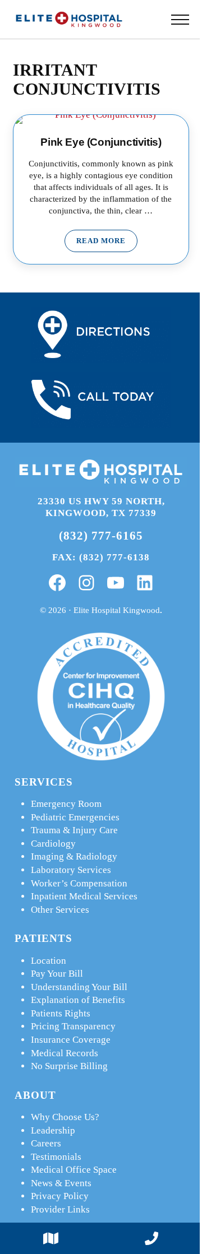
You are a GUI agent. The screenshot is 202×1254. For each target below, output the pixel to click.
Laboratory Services (71, 870)
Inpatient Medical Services (84, 896)
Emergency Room (66, 803)
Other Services (60, 909)
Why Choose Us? (65, 1117)
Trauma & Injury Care (74, 830)
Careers (46, 1143)
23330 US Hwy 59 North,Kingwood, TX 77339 (101, 507)
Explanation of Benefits (78, 1000)
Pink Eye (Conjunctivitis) (100, 142)
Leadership (53, 1130)
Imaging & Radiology (74, 856)
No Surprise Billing (69, 1066)
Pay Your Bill (57, 973)
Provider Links (60, 1209)
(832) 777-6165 (101, 535)
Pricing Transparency (73, 1026)
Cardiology (53, 843)
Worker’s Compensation (79, 883)
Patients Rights (60, 1013)
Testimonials (56, 1156)
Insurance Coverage (71, 1039)
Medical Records (64, 1053)
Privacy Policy (60, 1196)
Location (48, 960)
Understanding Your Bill (79, 987)
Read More (106, 243)
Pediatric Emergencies (75, 817)
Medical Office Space (74, 1169)
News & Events (61, 1183)
